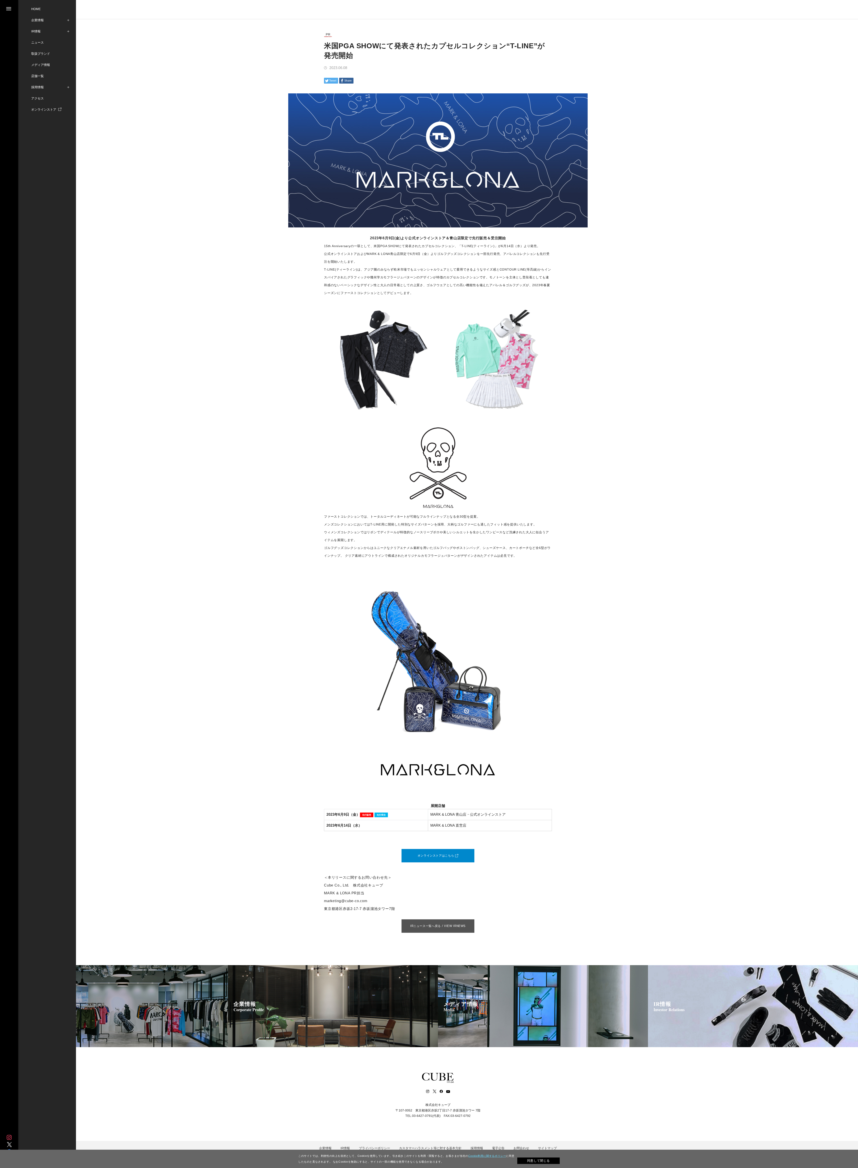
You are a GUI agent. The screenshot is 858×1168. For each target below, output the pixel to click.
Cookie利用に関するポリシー (487, 1155)
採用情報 (37, 87)
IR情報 (36, 31)
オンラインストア (44, 109)
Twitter (9, 1144)
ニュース (37, 42)
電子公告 (498, 1148)
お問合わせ (521, 1148)
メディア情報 (40, 65)
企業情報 (37, 20)
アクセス (37, 98)
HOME (36, 9)
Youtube (448, 1091)
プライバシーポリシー (374, 1148)
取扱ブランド (40, 53)
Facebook (441, 1091)
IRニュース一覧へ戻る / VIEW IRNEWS (438, 926)
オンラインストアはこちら (436, 855)
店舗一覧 (37, 76)
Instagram (9, 1137)
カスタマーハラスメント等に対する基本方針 (430, 1148)
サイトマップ (547, 1148)
